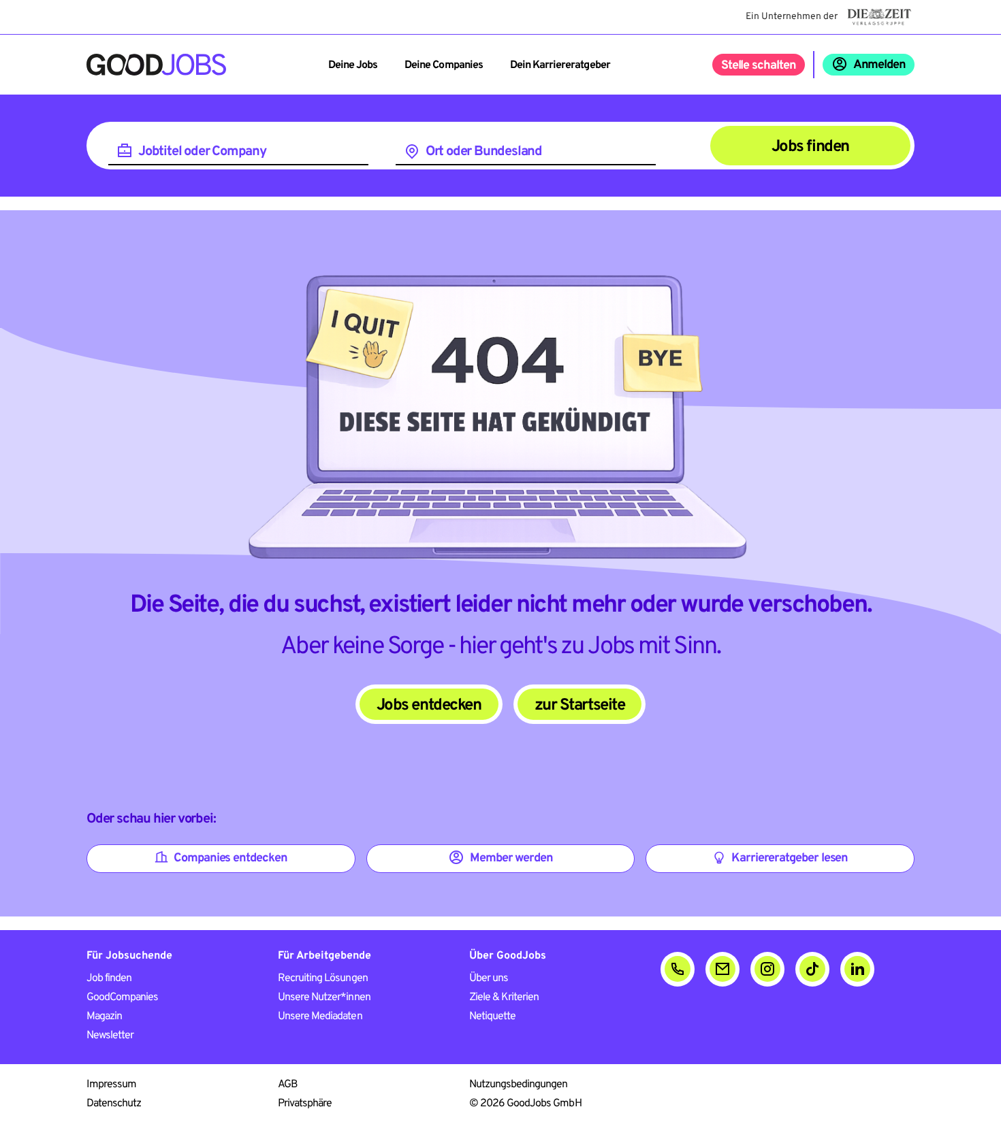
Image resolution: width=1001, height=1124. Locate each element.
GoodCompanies (122, 997)
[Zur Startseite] (156, 65)
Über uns (488, 978)
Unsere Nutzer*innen (324, 997)
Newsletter (109, 1035)
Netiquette (492, 1016)
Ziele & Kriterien (504, 997)
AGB (288, 1084)
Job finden (108, 978)
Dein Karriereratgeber (560, 65)
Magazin (104, 1016)
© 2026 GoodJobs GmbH (525, 1103)
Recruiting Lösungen (323, 978)
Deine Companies (443, 65)
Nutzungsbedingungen (518, 1084)
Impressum (111, 1084)
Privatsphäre (305, 1103)
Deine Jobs (352, 65)
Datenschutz (113, 1103)
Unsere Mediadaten (320, 1016)
